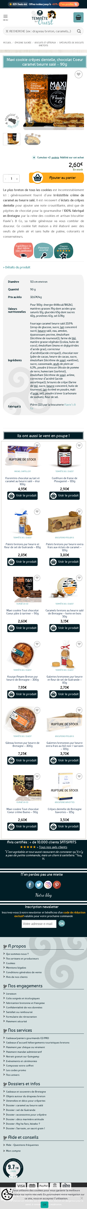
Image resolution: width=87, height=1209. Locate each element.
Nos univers (12, 1074)
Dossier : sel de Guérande (20, 1109)
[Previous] (9, 100)
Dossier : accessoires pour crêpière (26, 1114)
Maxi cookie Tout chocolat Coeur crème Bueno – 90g (22, 810)
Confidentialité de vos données (24, 1007)
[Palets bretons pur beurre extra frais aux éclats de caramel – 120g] (65, 522)
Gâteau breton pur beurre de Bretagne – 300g (22, 744)
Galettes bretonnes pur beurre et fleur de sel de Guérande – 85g (65, 679)
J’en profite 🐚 (68, 4)
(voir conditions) (24, 250)
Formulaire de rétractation (21, 1016)
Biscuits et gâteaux (45, 42)
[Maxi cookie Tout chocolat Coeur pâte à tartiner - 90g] (22, 588)
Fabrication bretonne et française (25, 1002)
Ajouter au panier (62, 177)
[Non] (81, 1199)
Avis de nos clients (17, 976)
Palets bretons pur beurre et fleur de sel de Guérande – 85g (22, 546)
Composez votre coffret (20, 1065)
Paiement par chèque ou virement (25, 1047)
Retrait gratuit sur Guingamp (22, 1056)
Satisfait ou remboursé (19, 1012)
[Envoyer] (79, 31)
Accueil (7, 42)
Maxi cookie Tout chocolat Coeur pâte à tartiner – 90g (22, 612)
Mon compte (13, 1150)
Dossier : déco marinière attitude (25, 1119)
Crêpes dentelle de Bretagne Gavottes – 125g (65, 810)
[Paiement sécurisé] (43, 259)
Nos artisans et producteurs (22, 958)
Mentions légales (16, 967)
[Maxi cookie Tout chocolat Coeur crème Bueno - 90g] (22, 786)
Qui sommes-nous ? (17, 953)
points (55, 157)
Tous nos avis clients (53, 847)
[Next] (77, 100)
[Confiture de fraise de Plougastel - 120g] (65, 455)
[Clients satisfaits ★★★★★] (63, 259)
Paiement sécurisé (16, 1021)
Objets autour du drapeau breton (25, 1096)
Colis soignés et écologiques (23, 998)
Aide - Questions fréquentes (22, 1144)
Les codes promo (16, 1070)
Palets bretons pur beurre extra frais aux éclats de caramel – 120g (64, 547)
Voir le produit (26, 495)
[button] (5, 17)
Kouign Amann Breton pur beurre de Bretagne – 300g (22, 678)
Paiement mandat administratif (24, 1051)
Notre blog (43, 895)
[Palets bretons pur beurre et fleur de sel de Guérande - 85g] (22, 522)
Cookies (10, 963)
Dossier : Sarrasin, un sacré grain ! (25, 1128)
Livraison (11, 993)
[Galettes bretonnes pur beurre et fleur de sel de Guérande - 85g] (65, 654)
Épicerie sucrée (23, 42)
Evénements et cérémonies (21, 1061)
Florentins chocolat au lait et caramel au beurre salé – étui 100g (22, 481)
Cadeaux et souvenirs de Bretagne (26, 1091)
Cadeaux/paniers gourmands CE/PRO (27, 1038)
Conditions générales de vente (24, 972)
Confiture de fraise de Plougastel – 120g (64, 479)
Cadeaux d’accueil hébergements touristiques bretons (37, 1042)
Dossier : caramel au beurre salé (24, 1105)
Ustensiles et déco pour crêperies (25, 1100)
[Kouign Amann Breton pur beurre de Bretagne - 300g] (22, 654)
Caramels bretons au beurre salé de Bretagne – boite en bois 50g (65, 613)
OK (45, 1204)
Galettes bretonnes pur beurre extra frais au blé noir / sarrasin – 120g (64, 745)
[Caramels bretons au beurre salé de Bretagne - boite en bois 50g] (65, 588)
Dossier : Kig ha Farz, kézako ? (23, 1123)
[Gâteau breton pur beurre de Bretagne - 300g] (22, 720)
